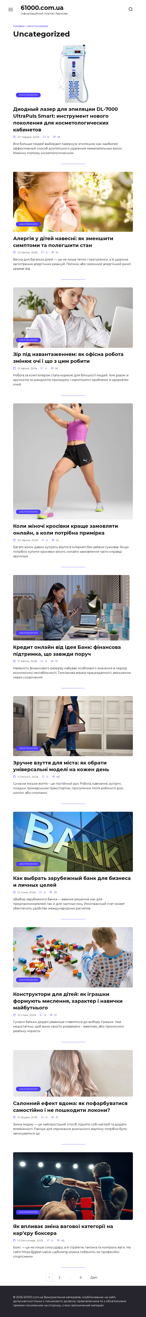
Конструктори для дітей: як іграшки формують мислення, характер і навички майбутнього (68, 1001)
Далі (93, 1277)
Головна (19, 26)
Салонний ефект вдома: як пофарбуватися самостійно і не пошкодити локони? (70, 1106)
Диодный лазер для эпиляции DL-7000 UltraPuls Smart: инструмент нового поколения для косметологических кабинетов (65, 119)
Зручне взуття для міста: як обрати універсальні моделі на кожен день (61, 766)
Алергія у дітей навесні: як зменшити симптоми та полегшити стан (63, 241)
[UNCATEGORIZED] (73, 100)
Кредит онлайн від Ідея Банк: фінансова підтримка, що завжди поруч (67, 650)
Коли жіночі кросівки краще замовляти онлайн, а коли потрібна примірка (65, 529)
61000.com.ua (42, 7)
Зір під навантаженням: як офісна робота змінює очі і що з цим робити (68, 357)
